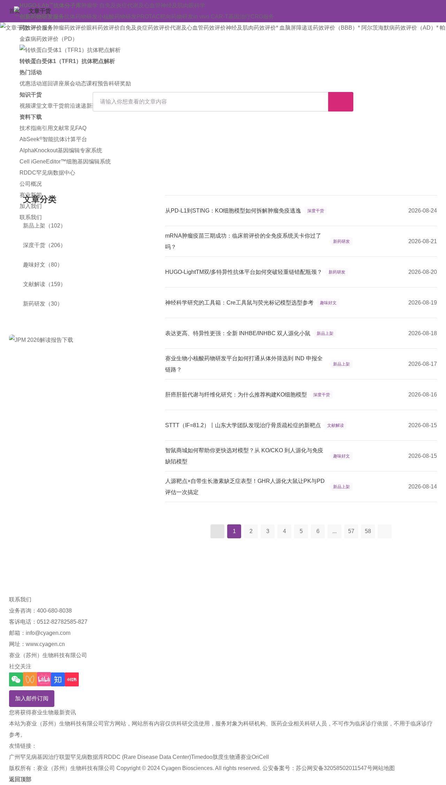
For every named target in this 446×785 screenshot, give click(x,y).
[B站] (44, 679)
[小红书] (72, 679)
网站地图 (383, 768)
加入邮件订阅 (31, 698)
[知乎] (58, 679)
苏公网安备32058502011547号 (334, 768)
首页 (14, 11)
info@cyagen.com (48, 633)
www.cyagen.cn (45, 644)
